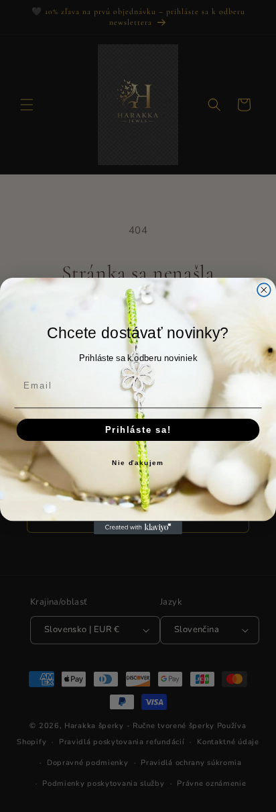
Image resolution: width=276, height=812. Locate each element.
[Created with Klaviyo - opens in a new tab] (138, 527)
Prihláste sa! (138, 429)
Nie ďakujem (138, 464)
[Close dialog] (264, 290)
